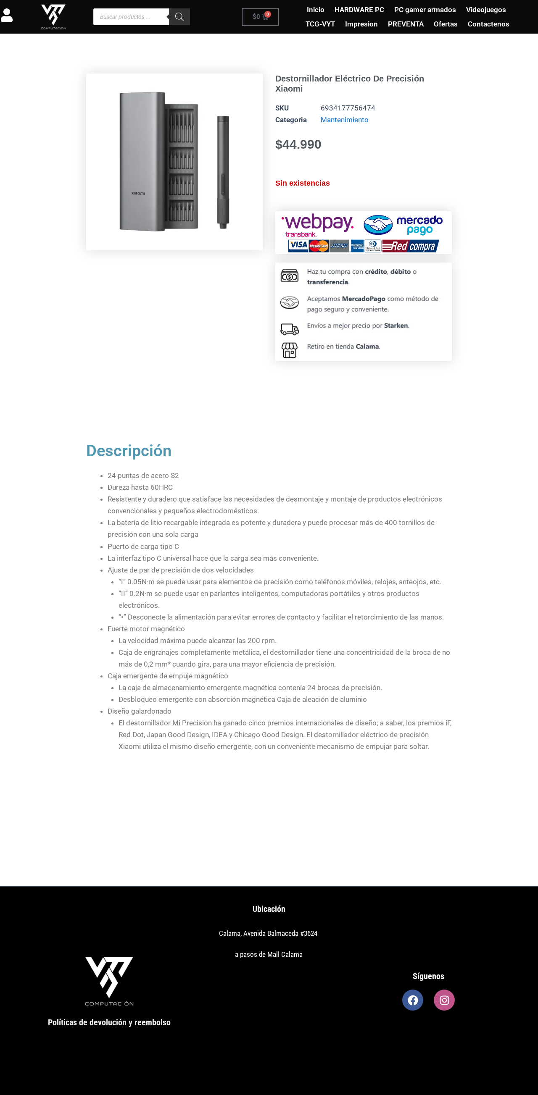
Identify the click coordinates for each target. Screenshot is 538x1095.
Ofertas (446, 24)
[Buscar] (179, 16)
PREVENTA (406, 24)
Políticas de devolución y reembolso (109, 1022)
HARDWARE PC (359, 9)
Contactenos (488, 24)
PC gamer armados (425, 9)
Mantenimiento (345, 120)
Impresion (361, 24)
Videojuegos (486, 9)
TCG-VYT (320, 24)
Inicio (315, 9)
